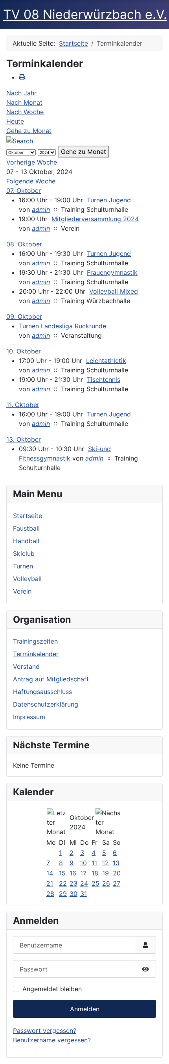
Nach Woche (25, 112)
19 (105, 873)
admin (41, 209)
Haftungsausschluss (42, 692)
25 (95, 883)
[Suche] (19, 140)
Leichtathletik (106, 361)
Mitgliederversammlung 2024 (95, 219)
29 (63, 893)
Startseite (27, 516)
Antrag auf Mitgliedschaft (51, 679)
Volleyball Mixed (113, 291)
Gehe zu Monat (28, 131)
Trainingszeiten (35, 641)
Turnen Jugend (109, 200)
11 (94, 863)
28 (50, 893)
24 (84, 883)
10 (83, 863)
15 (62, 873)
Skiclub (24, 553)
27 (116, 883)
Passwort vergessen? (44, 1030)
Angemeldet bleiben (52, 989)
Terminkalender (36, 654)
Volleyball (27, 579)
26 (106, 883)
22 (63, 883)
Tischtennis (103, 379)
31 (83, 893)
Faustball (26, 528)
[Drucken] (22, 77)
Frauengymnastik (112, 272)
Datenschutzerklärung (45, 704)
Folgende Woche (30, 181)
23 (73, 883)
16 (73, 873)
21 (49, 883)
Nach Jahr (21, 93)
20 (117, 873)
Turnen (23, 566)
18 (95, 873)
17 (83, 873)
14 (49, 873)
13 (116, 863)
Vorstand (26, 666)
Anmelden (84, 1009)
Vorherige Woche (31, 162)
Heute (15, 121)
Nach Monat (24, 102)
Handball (26, 541)
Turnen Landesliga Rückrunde (62, 326)
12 (105, 863)
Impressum (29, 717)
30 (73, 893)
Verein (22, 591)
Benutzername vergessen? (52, 1040)
